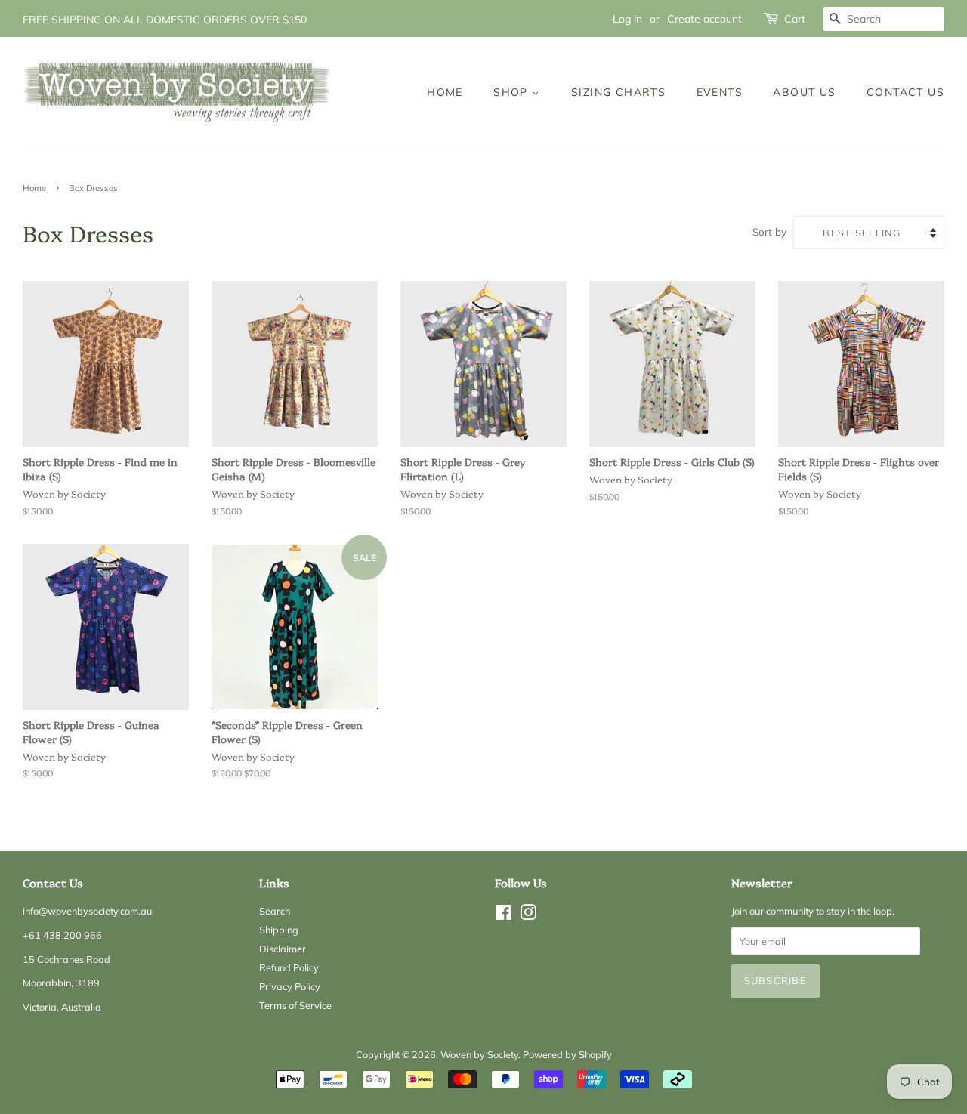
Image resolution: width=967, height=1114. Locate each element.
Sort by (769, 231)
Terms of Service (295, 1005)
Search (274, 911)
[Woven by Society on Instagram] (528, 915)
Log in (627, 18)
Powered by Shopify (567, 1054)
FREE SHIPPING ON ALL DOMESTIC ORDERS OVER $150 (165, 19)
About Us (804, 91)
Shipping (278, 930)
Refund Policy (289, 967)
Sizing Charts (618, 91)
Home (445, 91)
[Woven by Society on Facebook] (503, 915)
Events (720, 91)
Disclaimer (282, 949)
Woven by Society (479, 1054)
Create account (704, 18)
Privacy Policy (289, 986)
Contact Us (905, 91)
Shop (512, 91)
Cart (794, 18)
